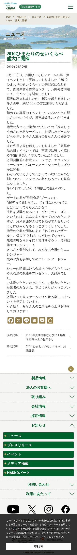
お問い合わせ (38, 484)
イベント (14, 454)
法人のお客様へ (38, 387)
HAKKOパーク (18, 473)
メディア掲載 (17, 463)
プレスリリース (19, 445)
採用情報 (38, 416)
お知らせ (21, 17)
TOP (8, 17)
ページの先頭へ (71, 369)
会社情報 (38, 406)
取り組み (38, 397)
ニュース (36, 17)
